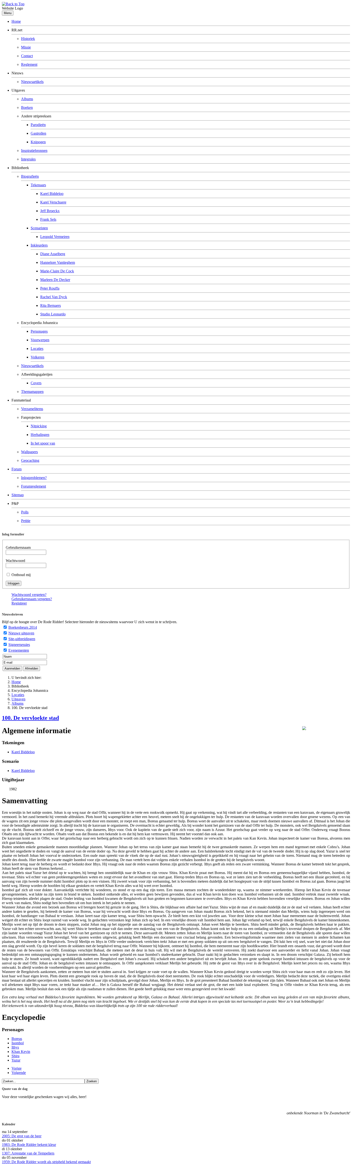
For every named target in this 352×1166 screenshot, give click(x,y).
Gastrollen (38, 133)
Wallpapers (29, 452)
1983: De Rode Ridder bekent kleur (29, 1145)
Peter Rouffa (49, 288)
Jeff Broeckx (50, 211)
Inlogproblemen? (34, 478)
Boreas (16, 1039)
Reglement (29, 64)
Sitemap (17, 495)
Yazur (15, 1060)
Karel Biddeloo (51, 194)
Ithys (15, 1047)
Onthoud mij (21, 575)
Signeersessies (19, 645)
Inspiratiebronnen (34, 150)
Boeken (27, 107)
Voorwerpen (40, 340)
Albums (27, 99)
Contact (27, 56)
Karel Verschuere (53, 202)
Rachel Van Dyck (53, 297)
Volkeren (37, 357)
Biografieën (30, 176)
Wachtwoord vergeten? (28, 595)
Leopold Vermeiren (54, 237)
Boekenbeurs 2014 (22, 627)
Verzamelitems (32, 409)
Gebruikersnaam (18, 547)
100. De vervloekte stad (30, 718)
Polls (24, 512)
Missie (26, 47)
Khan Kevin (20, 1052)
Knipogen (38, 142)
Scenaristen (39, 228)
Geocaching (30, 460)
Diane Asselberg (52, 254)
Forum (16, 469)
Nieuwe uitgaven (21, 633)
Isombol (17, 1043)
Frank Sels (48, 219)
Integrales (28, 159)
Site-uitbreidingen (21, 639)
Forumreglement (33, 486)
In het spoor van (43, 443)
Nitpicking (39, 426)
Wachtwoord (15, 561)
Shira (15, 1056)
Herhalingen (40, 435)
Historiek (28, 39)
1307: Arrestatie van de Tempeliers (28, 1153)
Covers (36, 383)
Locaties (37, 348)
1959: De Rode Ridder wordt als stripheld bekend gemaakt (46, 1162)
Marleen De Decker (55, 280)
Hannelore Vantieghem (57, 262)
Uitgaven (18, 699)
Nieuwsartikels (32, 82)
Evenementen (18, 650)
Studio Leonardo (53, 314)
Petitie (25, 521)
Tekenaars (38, 185)
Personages (39, 331)
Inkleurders (39, 245)
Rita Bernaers (50, 305)
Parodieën (38, 125)
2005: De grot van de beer (21, 1136)
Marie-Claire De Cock (57, 271)
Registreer (19, 603)
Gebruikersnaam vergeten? (31, 599)
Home (16, 21)
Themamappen (32, 392)
